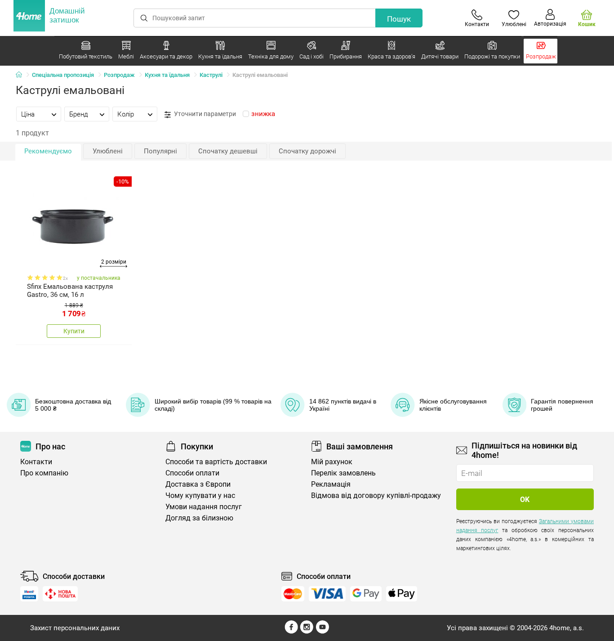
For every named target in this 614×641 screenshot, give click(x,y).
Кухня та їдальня (167, 75)
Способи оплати (192, 473)
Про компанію (44, 473)
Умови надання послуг (203, 506)
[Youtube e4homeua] (322, 632)
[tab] (39, 113)
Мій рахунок (331, 461)
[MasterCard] (292, 593)
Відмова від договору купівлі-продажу (376, 495)
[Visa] (327, 593)
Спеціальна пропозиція (63, 75)
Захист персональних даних (75, 628)
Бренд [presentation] (78, 114)
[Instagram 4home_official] (307, 632)
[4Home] (22, 75)
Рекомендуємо (48, 151)
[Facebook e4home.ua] (291, 632)
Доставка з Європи (198, 484)
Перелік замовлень (343, 473)
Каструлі (211, 75)
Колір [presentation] (125, 114)
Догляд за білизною (199, 518)
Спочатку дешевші (228, 151)
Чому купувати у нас (200, 495)
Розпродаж (119, 75)
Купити (74, 331)
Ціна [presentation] (28, 114)
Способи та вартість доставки (216, 461)
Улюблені (108, 151)
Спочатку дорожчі (307, 151)
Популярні (160, 151)
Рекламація (331, 484)
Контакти (36, 461)
